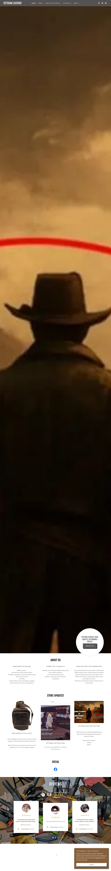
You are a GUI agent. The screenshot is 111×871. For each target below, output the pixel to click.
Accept (91, 864)
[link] (16, 4)
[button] (76, 3)
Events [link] (40, 3)
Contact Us (90, 646)
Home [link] (33, 3)
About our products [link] (53, 3)
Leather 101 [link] (67, 3)
